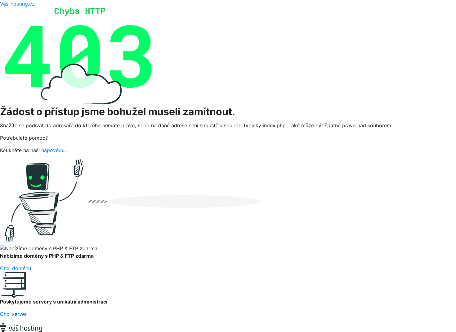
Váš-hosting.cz (17, 4)
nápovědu (53, 150)
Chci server (13, 314)
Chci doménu (15, 268)
